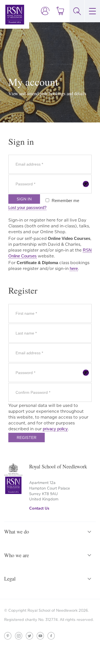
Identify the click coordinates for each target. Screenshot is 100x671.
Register (26, 437)
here (74, 268)
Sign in (24, 199)
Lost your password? (27, 207)
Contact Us (39, 508)
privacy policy (55, 428)
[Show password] (86, 184)
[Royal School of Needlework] (14, 14)
